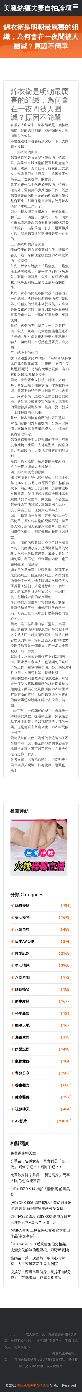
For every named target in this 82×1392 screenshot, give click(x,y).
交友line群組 (34, 1366)
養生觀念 (43, 1085)
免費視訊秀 (22, 1347)
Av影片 (43, 1121)
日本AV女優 (43, 941)
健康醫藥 (43, 1097)
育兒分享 (43, 1073)
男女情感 (43, 965)
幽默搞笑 (43, 989)
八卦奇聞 (43, 977)
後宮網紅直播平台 (49, 1341)
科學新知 (43, 1013)
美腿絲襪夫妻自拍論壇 (33, 1385)
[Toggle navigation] (75, 6)
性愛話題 (43, 953)
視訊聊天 (43, 1109)
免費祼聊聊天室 (23, 1153)
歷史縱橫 (43, 1001)
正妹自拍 (43, 929)
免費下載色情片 (22, 1341)
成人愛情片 (54, 1366)
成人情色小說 (35, 1334)
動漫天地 (43, 1025)
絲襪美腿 (43, 905)
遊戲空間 (43, 1037)
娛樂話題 (43, 1049)
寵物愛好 (43, 1061)
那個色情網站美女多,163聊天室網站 (39, 1359)
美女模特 (43, 917)
